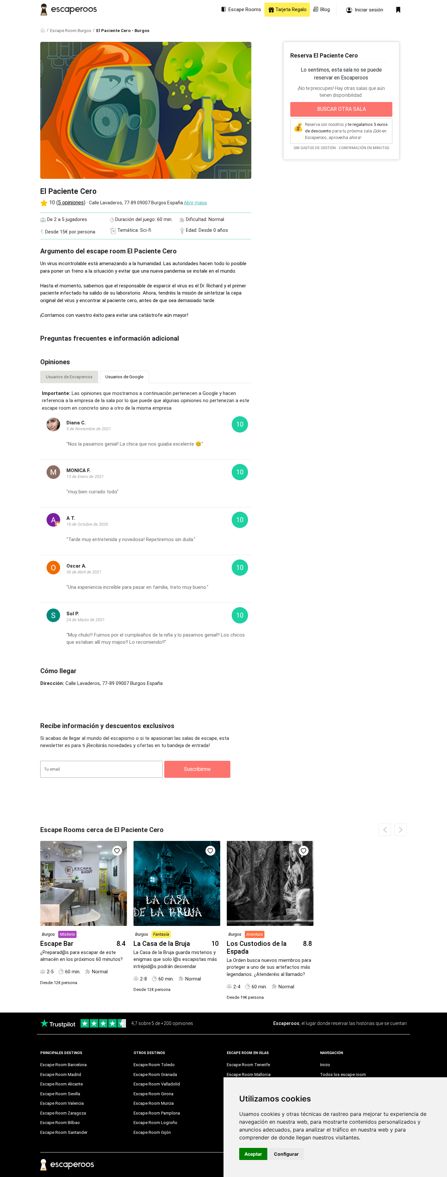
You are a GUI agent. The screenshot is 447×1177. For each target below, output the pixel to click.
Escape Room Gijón (152, 1132)
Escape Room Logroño (155, 1122)
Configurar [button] (286, 1154)
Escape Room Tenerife (248, 1064)
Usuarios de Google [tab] (124, 376)
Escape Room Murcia (154, 1103)
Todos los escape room (343, 1074)
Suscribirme (197, 769)
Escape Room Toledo (154, 1064)
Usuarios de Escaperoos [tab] (69, 376)
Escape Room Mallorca (249, 1074)
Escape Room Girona (153, 1093)
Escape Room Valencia (62, 1103)
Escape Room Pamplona (157, 1113)
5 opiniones (71, 202)
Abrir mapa (195, 202)
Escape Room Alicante (61, 1084)
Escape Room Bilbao (60, 1122)
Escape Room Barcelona (63, 1064)
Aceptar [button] (253, 1154)
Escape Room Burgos (70, 30)
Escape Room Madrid (60, 1074)
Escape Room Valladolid (157, 1084)
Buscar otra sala (341, 109)
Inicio (325, 1064)
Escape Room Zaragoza (63, 1113)
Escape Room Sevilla (60, 1093)
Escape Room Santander (63, 1132)
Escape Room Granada (155, 1074)
